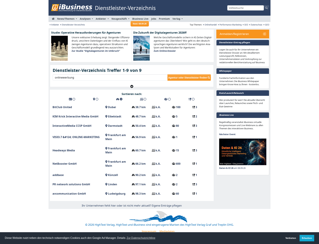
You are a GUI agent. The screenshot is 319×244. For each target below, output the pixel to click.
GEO (267, 24)
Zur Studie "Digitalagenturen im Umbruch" (96, 50)
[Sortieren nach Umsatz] (143, 99)
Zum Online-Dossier (165, 50)
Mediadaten (167, 231)
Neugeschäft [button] (119, 18)
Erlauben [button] (307, 238)
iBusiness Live (140, 19)
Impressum (149, 231)
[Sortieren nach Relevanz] (192, 99)
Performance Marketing (230, 24)
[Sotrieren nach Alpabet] (72, 99)
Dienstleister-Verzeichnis (73, 24)
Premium (164, 18)
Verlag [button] (176, 18)
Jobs (153, 18)
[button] (131, 86)
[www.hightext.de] (159, 216)
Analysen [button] (85, 18)
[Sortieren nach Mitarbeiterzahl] (167, 99)
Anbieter (55, 24)
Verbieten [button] (290, 238)
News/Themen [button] (66, 18)
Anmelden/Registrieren (234, 34)
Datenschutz (256, 24)
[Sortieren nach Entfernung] (119, 99)
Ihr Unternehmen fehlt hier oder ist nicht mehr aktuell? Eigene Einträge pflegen (132, 205)
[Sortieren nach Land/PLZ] (95, 99)
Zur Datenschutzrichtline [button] (141, 238)
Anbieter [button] (101, 18)
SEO (246, 24)
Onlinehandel (210, 24)
